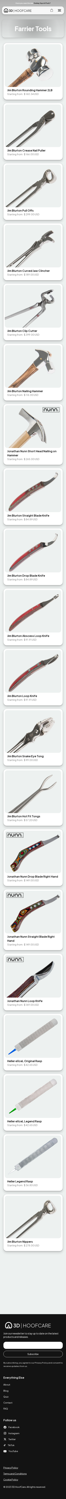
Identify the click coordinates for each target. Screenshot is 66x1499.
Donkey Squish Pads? (42, 3)
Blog (5, 1390)
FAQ (5, 1408)
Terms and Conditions (15, 1473)
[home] (17, 10)
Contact (7, 1402)
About (6, 1384)
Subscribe (33, 1354)
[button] (59, 3)
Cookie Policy (10, 1479)
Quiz (5, 1396)
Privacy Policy (10, 1467)
